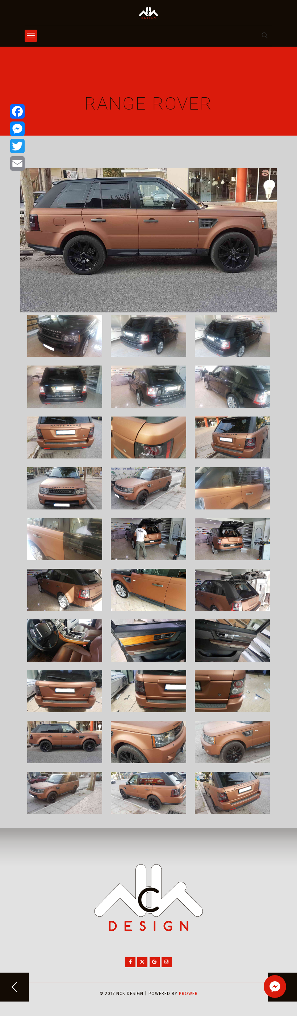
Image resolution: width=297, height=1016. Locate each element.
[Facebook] (17, 111)
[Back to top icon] (262, 1001)
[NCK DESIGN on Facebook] (130, 962)
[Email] (17, 163)
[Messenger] (17, 128)
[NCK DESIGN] (148, 12)
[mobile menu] (31, 36)
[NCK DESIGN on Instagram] (167, 962)
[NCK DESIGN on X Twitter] (142, 962)
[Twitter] (17, 146)
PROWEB (188, 993)
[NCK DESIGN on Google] (155, 962)
